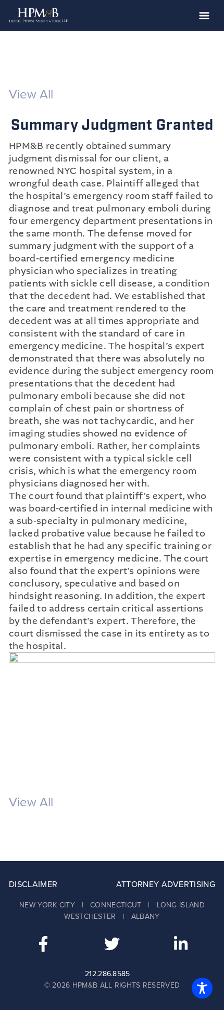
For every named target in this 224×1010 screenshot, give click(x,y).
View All (31, 94)
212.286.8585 (107, 973)
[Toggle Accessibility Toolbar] (202, 988)
